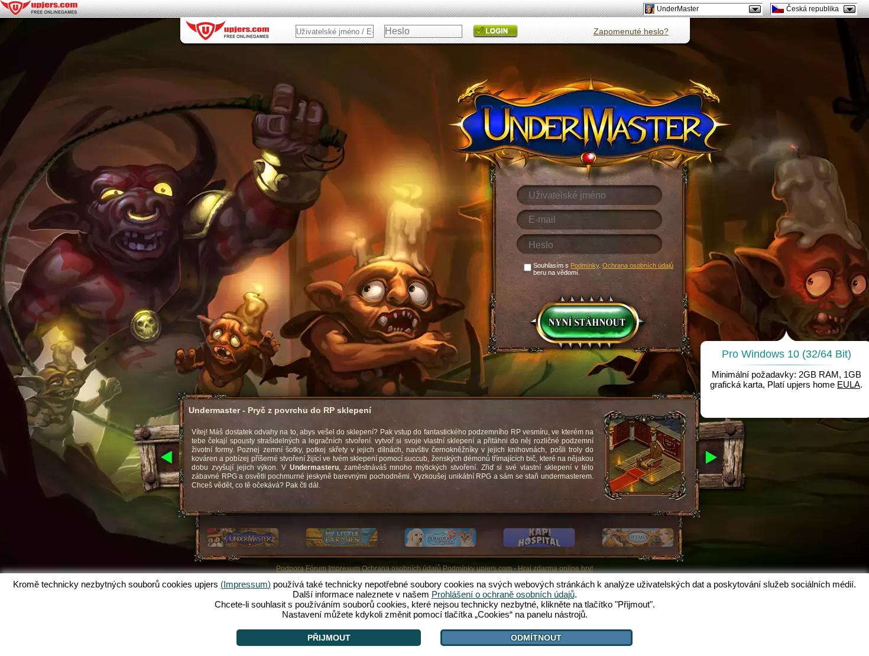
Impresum (344, 568)
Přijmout (329, 637)
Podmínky (459, 568)
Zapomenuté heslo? (631, 31)
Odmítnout (536, 637)
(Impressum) (246, 584)
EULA (848, 384)
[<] (155, 458)
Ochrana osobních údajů (401, 568)
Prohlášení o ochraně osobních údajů (503, 594)
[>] (724, 458)
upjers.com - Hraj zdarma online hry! (534, 568)
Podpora (290, 568)
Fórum (316, 568)
